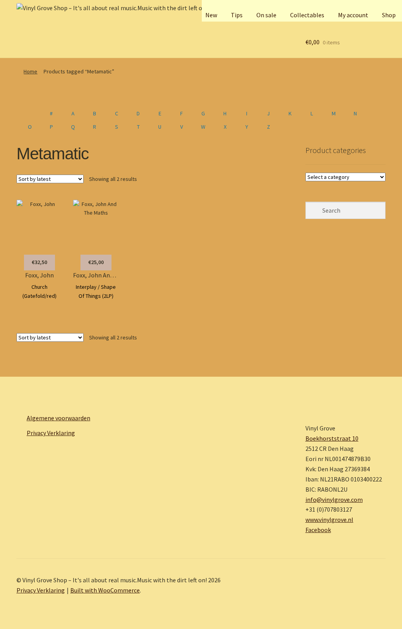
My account (353, 15)
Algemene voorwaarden (58, 418)
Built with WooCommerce (105, 590)
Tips (237, 15)
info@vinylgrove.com (334, 499)
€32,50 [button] (39, 262)
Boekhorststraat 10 (331, 438)
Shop (389, 15)
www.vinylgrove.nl (329, 519)
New (211, 15)
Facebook (318, 530)
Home (30, 71)
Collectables (307, 15)
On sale (266, 15)
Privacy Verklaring (51, 433)
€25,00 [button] (96, 262)
